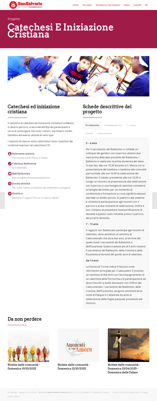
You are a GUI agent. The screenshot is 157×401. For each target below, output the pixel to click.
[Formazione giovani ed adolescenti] (154, 200)
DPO (16, 396)
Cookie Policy (134, 392)
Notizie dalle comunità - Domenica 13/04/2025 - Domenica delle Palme (124, 368)
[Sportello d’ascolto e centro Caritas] (2, 200)
